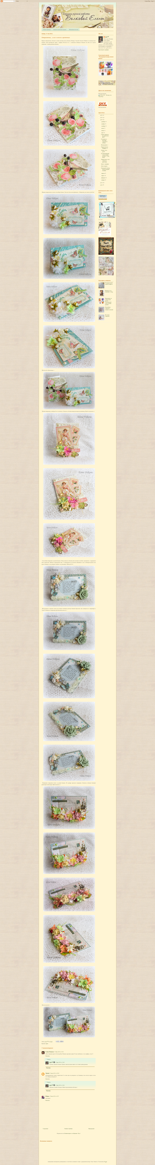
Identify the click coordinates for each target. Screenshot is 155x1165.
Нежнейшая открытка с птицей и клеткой (109, 308)
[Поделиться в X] (59, 1041)
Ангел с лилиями (105, 164)
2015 (101, 118)
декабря (103, 122)
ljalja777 (51, 1062)
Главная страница (47, 29)
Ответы (48, 1059)
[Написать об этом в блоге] (58, 1041)
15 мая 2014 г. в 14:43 (59, 1052)
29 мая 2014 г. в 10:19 (54, 1096)
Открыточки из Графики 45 (104, 147)
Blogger (105, 1162)
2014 (101, 120)
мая (102, 133)
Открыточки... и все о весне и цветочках (105, 161)
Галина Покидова (49, 1052)
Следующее (45, 1129)
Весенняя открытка (107, 315)
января (103, 180)
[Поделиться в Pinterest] (63, 1041)
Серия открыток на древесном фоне (105, 136)
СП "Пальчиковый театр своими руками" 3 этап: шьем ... (105, 155)
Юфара (47, 1096)
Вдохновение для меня (73, 29)
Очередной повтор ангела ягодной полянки (105, 169)
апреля (103, 173)
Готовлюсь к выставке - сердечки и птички (104, 141)
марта (102, 176)
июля (102, 128)
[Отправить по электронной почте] (56, 1041)
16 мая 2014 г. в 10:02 (59, 1085)
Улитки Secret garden (104, 151)
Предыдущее (91, 1129)
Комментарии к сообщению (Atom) (72, 1133)
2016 (101, 115)
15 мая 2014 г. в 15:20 (59, 1062)
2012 (101, 185)
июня (102, 131)
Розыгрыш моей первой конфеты (109, 283)
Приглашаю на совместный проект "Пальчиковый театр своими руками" (108, 302)
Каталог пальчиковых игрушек (60, 29)
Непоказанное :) (104, 145)
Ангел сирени (104, 166)
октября (103, 126)
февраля (103, 178)
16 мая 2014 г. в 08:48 (54, 1073)
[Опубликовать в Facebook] (61, 1041)
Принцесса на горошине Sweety (109, 291)
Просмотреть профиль (103, 50)
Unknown (47, 1073)
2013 (101, 183)
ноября (103, 124)
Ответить (47, 1056)
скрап (47, 1044)
